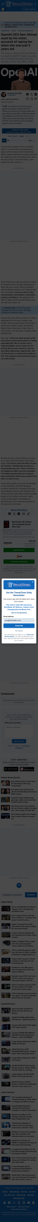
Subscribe (19, 626)
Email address (8, 616)
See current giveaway (19, 613)
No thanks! (19, 631)
